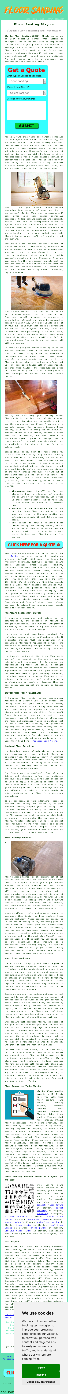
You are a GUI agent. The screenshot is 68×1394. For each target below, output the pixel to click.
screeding (42, 1214)
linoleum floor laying (18, 1231)
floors (33, 1050)
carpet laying (13, 1222)
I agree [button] (41, 1367)
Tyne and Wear (29, 1160)
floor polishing (15, 1143)
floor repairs (23, 1152)
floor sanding (42, 143)
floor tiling (24, 1225)
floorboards (47, 637)
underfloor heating (48, 1222)
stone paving (39, 1228)
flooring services (52, 1157)
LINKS (34, 19)
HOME (28, 19)
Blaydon (14, 556)
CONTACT (50, 19)
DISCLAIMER (59, 19)
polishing (57, 776)
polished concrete (16, 1216)
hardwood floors (36, 1022)
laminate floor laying (50, 1205)
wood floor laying (38, 1219)
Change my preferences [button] (41, 1381)
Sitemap (7, 1356)
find (13, 1247)
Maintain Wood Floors (45, 741)
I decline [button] (41, 1374)
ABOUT (42, 19)
